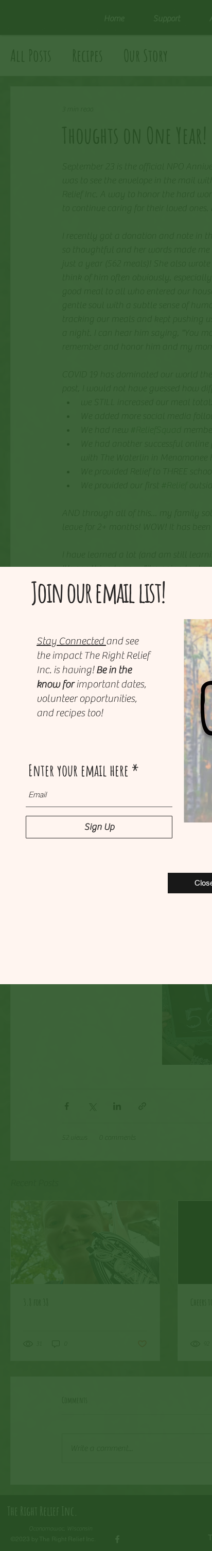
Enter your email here (78, 770)
